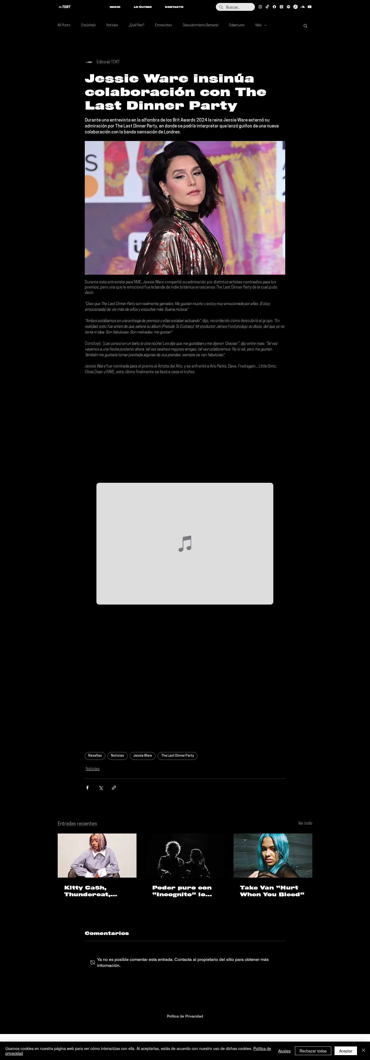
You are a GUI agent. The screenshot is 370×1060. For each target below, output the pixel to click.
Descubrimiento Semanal (200, 25)
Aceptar (345, 1051)
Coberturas (237, 25)
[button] (305, 25)
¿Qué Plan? (136, 25)
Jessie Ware (142, 755)
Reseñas (95, 755)
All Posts (64, 25)
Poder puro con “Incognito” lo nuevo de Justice (184, 891)
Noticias (112, 25)
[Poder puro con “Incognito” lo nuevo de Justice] (185, 855)
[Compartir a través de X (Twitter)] (100, 787)
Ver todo (305, 824)
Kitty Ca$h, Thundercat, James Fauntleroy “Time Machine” (94, 891)
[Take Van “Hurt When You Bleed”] (272, 855)
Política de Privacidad (185, 1016)
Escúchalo (88, 25)
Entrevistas (163, 25)
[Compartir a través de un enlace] (113, 787)
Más (258, 25)
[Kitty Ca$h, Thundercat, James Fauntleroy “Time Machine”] (97, 855)
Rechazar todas (313, 1051)
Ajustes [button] (284, 1051)
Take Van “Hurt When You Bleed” (272, 891)
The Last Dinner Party (177, 755)
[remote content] (185, 429)
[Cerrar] (363, 1051)
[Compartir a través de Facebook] (87, 787)
